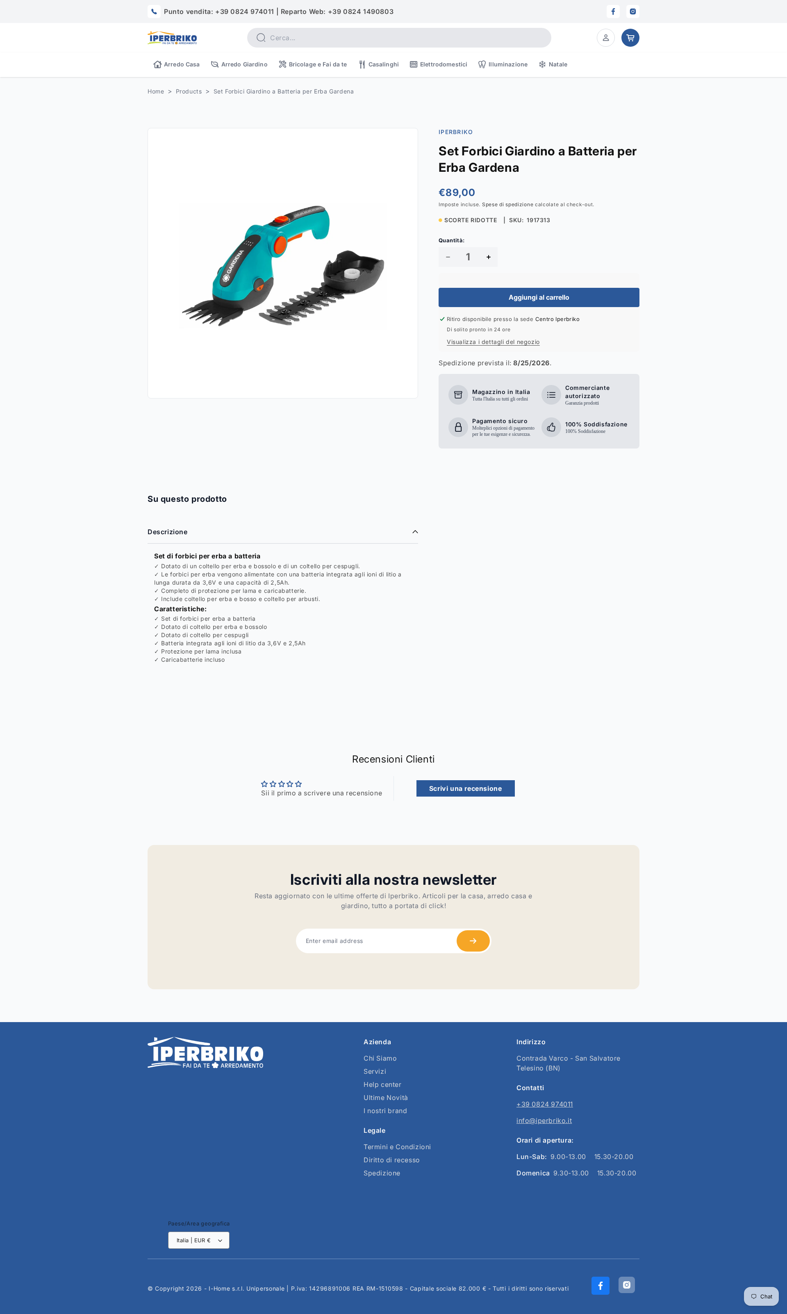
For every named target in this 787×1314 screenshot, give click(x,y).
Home (156, 91)
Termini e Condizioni (397, 1147)
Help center (383, 1084)
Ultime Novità (386, 1097)
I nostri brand (385, 1111)
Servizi (375, 1071)
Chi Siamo (380, 1058)
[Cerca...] (261, 37)
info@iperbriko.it (544, 1120)
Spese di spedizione (507, 204)
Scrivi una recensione (465, 788)
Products (189, 91)
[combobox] (399, 38)
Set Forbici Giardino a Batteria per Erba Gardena (284, 91)
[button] (606, 38)
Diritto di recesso (392, 1160)
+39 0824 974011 (544, 1104)
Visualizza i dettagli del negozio (493, 341)
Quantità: (452, 240)
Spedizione (382, 1173)
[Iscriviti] (473, 941)
